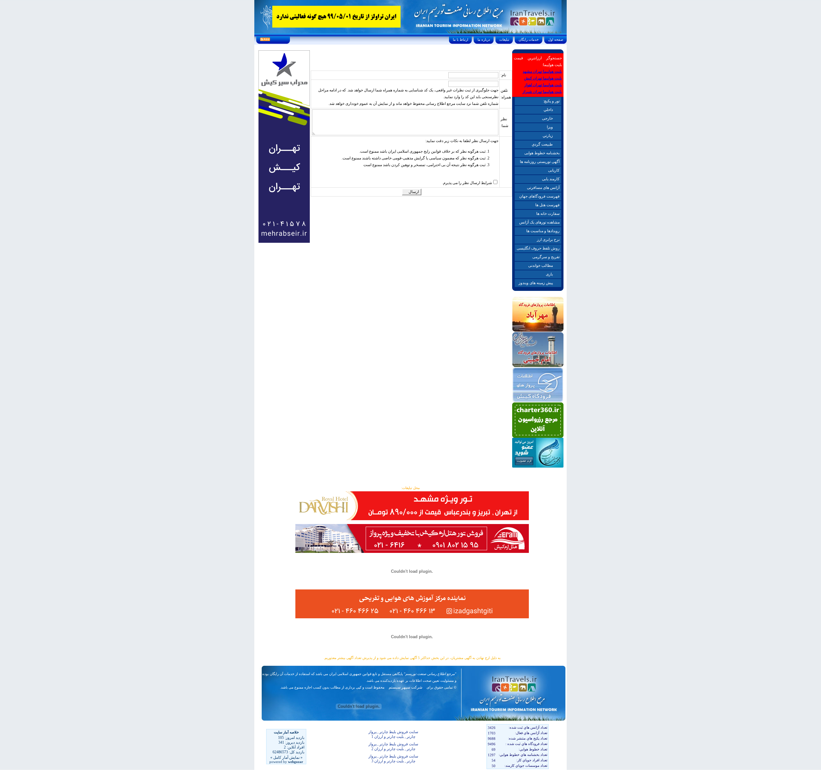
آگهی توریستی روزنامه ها (540, 161)
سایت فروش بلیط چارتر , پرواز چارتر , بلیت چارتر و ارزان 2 (393, 746)
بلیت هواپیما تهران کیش (543, 78)
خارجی (547, 118)
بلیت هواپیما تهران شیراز (542, 91)
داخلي (548, 109)
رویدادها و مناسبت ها (543, 231)
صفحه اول (555, 39)
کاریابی (554, 170)
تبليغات (504, 39)
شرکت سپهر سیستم (405, 687)
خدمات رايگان (529, 39)
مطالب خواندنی (540, 265)
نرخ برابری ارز (548, 239)
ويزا (550, 127)
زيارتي (548, 135)
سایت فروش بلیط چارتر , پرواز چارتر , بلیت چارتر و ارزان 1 (393, 734)
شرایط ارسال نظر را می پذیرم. (467, 183)
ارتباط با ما (460, 39)
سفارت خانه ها (548, 213)
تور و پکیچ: (551, 101)
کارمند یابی (551, 179)
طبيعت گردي (542, 144)
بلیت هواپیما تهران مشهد (542, 71)
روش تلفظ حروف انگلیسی (538, 248)
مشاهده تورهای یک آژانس (539, 222)
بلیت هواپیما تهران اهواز (543, 85)
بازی (549, 274)
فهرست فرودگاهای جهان (539, 196)
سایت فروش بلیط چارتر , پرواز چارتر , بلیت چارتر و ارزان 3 (393, 758)
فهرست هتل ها (547, 205)
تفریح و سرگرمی (546, 257)
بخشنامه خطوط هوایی (542, 153)
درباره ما (484, 39)
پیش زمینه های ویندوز (536, 283)
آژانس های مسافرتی (543, 187)
